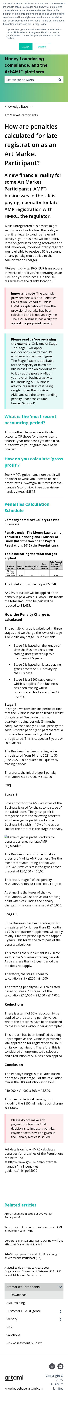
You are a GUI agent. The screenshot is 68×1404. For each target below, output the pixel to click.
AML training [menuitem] (15, 1303)
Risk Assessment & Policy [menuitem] (24, 1343)
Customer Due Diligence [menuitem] (23, 1311)
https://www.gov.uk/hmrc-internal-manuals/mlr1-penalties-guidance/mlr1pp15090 (31, 1166)
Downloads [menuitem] (18, 1295)
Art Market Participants (21, 115)
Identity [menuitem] (11, 1319)
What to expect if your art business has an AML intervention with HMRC (34, 1229)
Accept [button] (25, 46)
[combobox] (30, 79)
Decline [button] (42, 46)
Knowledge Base (16, 106)
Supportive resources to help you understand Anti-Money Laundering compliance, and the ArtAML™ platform (32, 58)
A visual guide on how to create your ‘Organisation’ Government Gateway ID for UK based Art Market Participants (33, 1271)
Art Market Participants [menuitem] (23, 1287)
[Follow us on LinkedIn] (60, 1366)
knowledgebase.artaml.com (24, 1388)
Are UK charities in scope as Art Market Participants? (28, 1215)
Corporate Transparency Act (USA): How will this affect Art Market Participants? (34, 1242)
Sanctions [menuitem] (13, 1335)
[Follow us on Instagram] (52, 1366)
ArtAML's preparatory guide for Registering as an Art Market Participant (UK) (32, 1256)
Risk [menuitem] (9, 1327)
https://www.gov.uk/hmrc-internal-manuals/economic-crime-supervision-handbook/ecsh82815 (34, 487)
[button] (60, 1287)
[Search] (59, 79)
